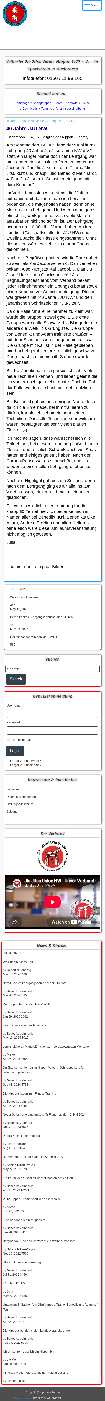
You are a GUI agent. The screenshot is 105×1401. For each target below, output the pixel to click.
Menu (95, 5)
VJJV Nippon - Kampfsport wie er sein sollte (32, 1199)
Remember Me (22, 740)
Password (13, 722)
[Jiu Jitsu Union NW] (52, 856)
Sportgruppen (41, 103)
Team (58, 103)
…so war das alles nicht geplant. (24, 1220)
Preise (85, 103)
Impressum (14, 789)
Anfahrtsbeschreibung (70, 108)
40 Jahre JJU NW (14, 1283)
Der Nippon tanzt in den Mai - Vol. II (33, 637)
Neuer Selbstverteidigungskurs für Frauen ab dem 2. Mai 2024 (44, 1114)
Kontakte (72, 103)
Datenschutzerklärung (21, 797)
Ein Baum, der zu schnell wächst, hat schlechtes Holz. (38, 1178)
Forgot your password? (25, 761)
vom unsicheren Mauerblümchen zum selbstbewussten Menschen (47, 1046)
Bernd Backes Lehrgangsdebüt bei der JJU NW (41, 617)
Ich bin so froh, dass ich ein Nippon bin (28, 1351)
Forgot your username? (25, 765)
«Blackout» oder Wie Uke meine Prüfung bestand (35, 1372)
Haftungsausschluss (20, 804)
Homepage (21, 103)
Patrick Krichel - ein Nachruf (21, 1136)
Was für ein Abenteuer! (25, 597)
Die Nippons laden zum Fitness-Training (29, 1093)
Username (14, 705)
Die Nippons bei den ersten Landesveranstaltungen (37, 1330)
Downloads (30, 108)
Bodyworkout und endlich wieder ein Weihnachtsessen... (40, 1241)
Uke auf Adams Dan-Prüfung (22, 1262)
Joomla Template (23, 1398)
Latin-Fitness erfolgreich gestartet (25, 1025)
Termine (46, 108)
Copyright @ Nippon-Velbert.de (43, 1392)
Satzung (12, 811)
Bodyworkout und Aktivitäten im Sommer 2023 (33, 1157)
